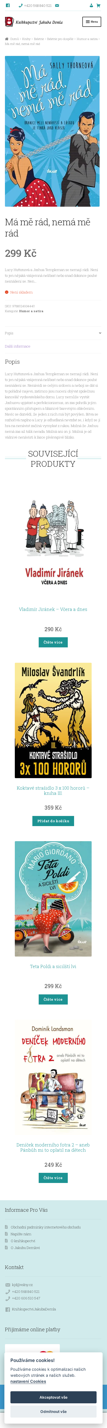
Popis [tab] (9, 333)
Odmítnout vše (53, 1411)
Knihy (26, 39)
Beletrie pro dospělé (60, 39)
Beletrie (39, 39)
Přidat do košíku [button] (53, 820)
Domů (14, 39)
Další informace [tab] (17, 346)
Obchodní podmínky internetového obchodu (46, 1227)
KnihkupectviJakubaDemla (34, 1309)
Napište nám (21, 1233)
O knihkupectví (23, 1240)
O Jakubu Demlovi (25, 1247)
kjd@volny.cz (22, 1284)
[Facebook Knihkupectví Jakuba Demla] (8, 5)
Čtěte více (53, 642)
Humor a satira (87, 39)
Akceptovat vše (53, 1397)
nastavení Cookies (28, 1381)
